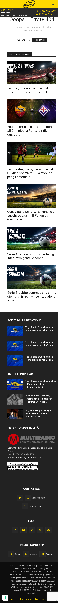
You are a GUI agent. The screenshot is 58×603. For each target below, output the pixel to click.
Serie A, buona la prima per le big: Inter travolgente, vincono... (30, 256)
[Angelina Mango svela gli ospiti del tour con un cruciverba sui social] (15, 414)
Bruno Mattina (8, 13)
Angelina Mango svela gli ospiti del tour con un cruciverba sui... (38, 413)
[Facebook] (15, 530)
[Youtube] (48, 530)
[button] (53, 4)
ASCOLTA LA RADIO (47, 11)
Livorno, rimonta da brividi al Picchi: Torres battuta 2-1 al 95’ (29, 90)
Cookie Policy (32, 599)
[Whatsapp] (28, 498)
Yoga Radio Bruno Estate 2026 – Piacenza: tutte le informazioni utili (40, 384)
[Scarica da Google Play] (26, 554)
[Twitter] (40, 530)
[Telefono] (25, 506)
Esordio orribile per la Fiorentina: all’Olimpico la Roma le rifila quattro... (30, 130)
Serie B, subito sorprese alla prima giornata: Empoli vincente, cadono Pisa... (31, 296)
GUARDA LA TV (45, 14)
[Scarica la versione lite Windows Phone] (42, 554)
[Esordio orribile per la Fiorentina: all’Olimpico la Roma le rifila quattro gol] (31, 111)
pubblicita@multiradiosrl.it (28, 457)
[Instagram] (23, 530)
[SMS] (20, 498)
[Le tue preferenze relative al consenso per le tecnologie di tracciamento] (5, 598)
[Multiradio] (31, 444)
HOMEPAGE (40, 40)
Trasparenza (46, 599)
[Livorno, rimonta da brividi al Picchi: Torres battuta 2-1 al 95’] (31, 72)
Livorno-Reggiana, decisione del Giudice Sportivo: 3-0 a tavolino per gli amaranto (30, 173)
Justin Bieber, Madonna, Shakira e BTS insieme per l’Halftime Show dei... (38, 398)
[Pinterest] (32, 530)
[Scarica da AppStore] (11, 554)
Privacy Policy (17, 599)
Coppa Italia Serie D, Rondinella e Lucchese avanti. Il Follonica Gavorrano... (30, 215)
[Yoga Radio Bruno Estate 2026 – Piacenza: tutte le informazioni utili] (15, 384)
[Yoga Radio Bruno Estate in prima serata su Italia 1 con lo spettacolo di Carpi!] (15, 331)
